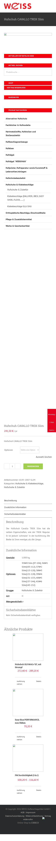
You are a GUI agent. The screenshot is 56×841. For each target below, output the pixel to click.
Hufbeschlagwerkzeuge (17, 141)
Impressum (30, 812)
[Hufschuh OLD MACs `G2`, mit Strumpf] (28, 647)
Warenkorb (33, 466)
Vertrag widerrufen (16, 88)
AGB (22, 812)
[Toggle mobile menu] (51, 5)
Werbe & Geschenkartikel (18, 225)
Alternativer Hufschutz (16, 118)
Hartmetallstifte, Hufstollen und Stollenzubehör (21, 133)
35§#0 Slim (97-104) (31, 563)
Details (38, 681)
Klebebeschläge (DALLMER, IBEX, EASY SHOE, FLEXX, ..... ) (25, 198)
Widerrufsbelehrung (34, 816)
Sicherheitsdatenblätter (15, 514)
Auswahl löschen (44, 456)
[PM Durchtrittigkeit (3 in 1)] (28, 758)
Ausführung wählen (21, 682)
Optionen (8, 450)
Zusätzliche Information (15, 507)
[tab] (28, 500)
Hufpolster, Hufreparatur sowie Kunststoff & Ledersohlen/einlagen (27, 169)
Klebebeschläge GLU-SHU (19, 206)
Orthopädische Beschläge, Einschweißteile (25, 212)
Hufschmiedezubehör (16, 178)
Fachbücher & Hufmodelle (18, 125)
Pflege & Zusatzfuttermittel (19, 219)
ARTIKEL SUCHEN (15, 65)
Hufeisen (10, 148)
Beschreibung (10, 500)
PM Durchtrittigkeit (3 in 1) (26, 775)
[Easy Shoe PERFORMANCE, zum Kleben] (28, 702)
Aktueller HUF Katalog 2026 (21, 56)
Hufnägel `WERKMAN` (16, 161)
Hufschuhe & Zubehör (14, 487)
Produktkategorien (17, 110)
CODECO (35, 822)
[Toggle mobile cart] (46, 5)
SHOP (10, 83)
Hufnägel (10, 154)
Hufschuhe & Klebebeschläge (29, 483)
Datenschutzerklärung (14, 816)
